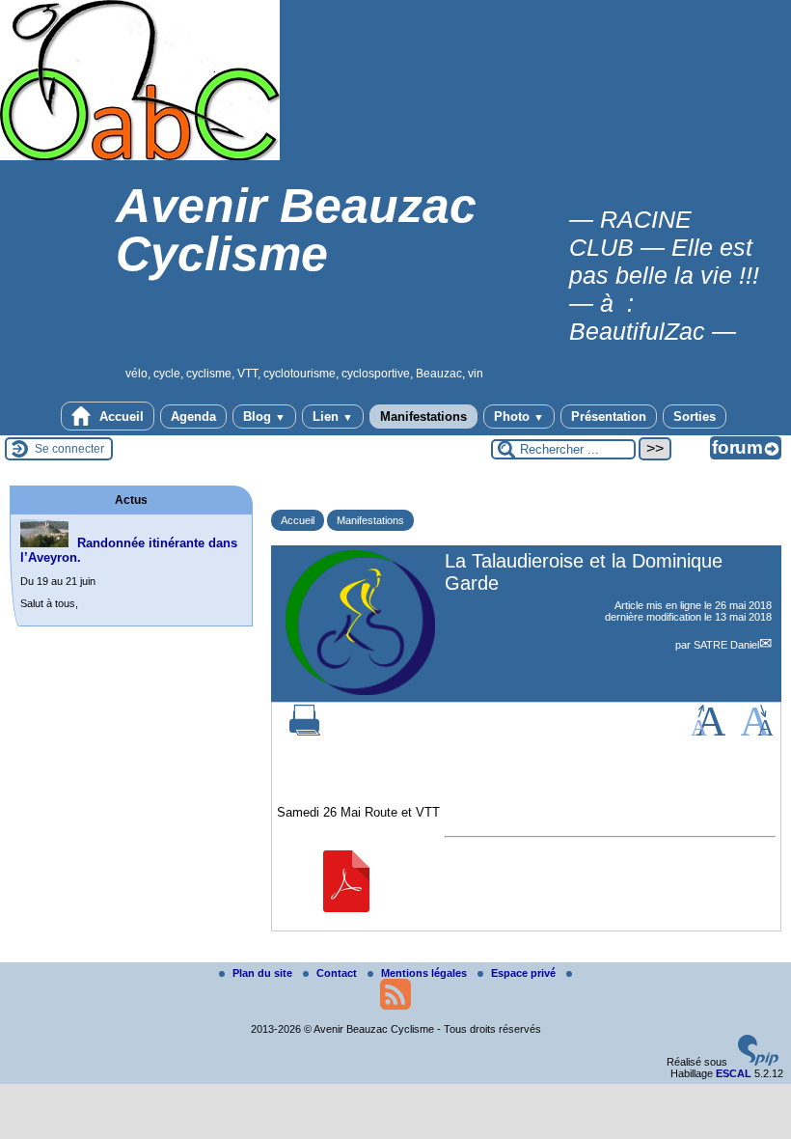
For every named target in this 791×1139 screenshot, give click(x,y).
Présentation (608, 416)
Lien (333, 416)
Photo (519, 416)
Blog (264, 416)
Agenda (193, 416)
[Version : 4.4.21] (758, 1062)
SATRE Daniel (726, 645)
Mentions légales (425, 973)
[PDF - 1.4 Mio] (346, 908)
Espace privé (525, 973)
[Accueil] (140, 156)
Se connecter (69, 449)
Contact (338, 973)
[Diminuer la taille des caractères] (757, 731)
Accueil (119, 416)
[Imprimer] (304, 731)
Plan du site (263, 973)
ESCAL (733, 1073)
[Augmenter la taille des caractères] (708, 731)
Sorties (694, 416)
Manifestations (423, 416)
